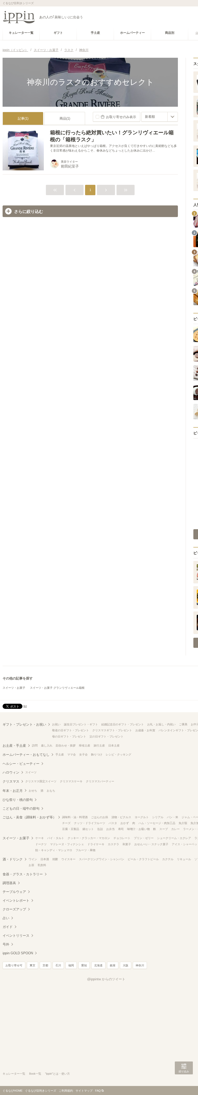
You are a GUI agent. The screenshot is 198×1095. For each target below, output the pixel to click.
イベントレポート (16, 900)
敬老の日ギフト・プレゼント (70, 730)
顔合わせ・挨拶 (66, 745)
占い (6, 918)
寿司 (121, 829)
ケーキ (39, 838)
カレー (175, 829)
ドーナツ (41, 844)
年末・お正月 (13, 791)
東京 (32, 965)
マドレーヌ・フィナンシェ (67, 844)
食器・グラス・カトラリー (23, 874)
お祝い (56, 724)
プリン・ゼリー (144, 838)
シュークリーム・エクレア (174, 838)
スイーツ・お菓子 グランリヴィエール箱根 (57, 687)
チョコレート (121, 838)
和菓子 (126, 844)
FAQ (98, 1090)
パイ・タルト (55, 838)
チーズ (66, 823)
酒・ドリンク (13, 859)
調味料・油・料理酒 (75, 817)
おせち (33, 790)
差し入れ (46, 745)
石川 (58, 965)
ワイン (33, 859)
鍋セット (88, 829)
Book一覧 (35, 1073)
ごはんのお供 (99, 817)
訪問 (35, 745)
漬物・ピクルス (121, 817)
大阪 (125, 965)
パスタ (113, 823)
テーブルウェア (14, 892)
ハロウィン (11, 772)
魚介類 (183, 823)
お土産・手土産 (14, 746)
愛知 (84, 965)
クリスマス (11, 781)
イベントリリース (16, 936)
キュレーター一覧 (14, 1073)
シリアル (157, 817)
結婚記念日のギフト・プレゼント (122, 724)
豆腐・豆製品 (70, 829)
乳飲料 (42, 865)
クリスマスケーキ (71, 781)
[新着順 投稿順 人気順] (159, 117)
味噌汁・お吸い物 (138, 829)
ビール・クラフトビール (143, 859)
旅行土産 (99, 745)
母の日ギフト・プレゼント (69, 736)
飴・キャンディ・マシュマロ (53, 850)
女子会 (83, 754)
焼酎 (55, 859)
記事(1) (23, 118)
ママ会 (71, 754)
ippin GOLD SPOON (18, 953)
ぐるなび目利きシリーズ (40, 1090)
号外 (6, 944)
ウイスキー (68, 859)
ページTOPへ (184, 1083)
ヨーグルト (142, 817)
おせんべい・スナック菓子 (151, 844)
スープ (163, 829)
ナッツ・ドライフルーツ (89, 823)
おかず (124, 823)
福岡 (71, 965)
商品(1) (65, 118)
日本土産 (114, 745)
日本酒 (44, 859)
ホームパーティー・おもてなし (26, 755)
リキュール (184, 859)
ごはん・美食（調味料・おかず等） (29, 817)
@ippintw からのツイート (106, 979)
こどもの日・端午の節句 (21, 808)
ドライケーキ (95, 844)
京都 (45, 965)
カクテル (168, 859)
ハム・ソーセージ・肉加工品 (156, 823)
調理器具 (9, 883)
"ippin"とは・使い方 (57, 1073)
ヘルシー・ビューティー (21, 764)
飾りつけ (96, 754)
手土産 (59, 754)
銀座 (113, 965)
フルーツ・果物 (85, 850)
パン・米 (172, 817)
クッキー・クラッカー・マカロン (89, 838)
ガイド (8, 927)
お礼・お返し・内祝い (161, 724)
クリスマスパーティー (100, 781)
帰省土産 (84, 745)
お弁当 (110, 829)
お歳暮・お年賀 (145, 730)
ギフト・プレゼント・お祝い (24, 724)
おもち (51, 790)
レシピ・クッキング (118, 754)
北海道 (98, 965)
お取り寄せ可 (13, 965)
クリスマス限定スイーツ (40, 781)
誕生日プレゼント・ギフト (81, 724)
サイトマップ (84, 1090)
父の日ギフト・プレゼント (106, 736)
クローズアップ (14, 909)
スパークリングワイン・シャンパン (101, 859)
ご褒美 (183, 724)
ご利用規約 (66, 1090)
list (25, 706)
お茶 (31, 865)
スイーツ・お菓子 (14, 687)
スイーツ (31, 772)
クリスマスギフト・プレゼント (112, 730)
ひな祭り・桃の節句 (18, 800)
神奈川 (140, 965)
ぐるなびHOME (12, 1090)
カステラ (113, 844)
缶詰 (100, 829)
